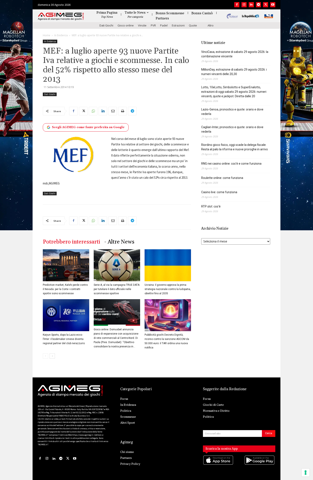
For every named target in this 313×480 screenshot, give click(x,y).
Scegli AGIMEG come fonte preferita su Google (88, 127)
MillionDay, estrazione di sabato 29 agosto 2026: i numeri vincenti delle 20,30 (234, 72)
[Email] (112, 111)
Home (46, 35)
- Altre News (119, 242)
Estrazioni (178, 25)
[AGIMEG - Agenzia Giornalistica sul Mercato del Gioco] (61, 16)
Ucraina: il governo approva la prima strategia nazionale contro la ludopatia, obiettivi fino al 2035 (168, 289)
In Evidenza (61, 35)
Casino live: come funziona (219, 192)
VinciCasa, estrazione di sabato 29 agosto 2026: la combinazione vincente (234, 54)
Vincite (142, 25)
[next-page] (52, 356)
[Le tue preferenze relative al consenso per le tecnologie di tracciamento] (306, 472)
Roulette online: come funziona (222, 178)
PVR (153, 25)
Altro (211, 25)
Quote (193, 25)
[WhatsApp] (93, 111)
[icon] (218, 464)
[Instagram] (244, 4)
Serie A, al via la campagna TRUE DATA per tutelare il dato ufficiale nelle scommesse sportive (116, 289)
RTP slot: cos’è (211, 206)
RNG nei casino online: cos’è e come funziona (231, 163)
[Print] (122, 111)
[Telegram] (258, 4)
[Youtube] (272, 4)
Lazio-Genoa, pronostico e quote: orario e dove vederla (232, 112)
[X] (265, 4)
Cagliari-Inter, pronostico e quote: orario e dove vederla (232, 129)
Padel (164, 25)
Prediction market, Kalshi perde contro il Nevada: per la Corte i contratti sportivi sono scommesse (65, 289)
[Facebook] (236, 4)
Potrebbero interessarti (71, 242)
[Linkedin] (251, 4)
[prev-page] (45, 356)
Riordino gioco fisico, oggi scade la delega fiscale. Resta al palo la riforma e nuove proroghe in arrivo (234, 147)
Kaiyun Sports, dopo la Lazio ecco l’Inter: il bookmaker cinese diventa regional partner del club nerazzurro (64, 339)
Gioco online (126, 25)
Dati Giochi (106, 25)
